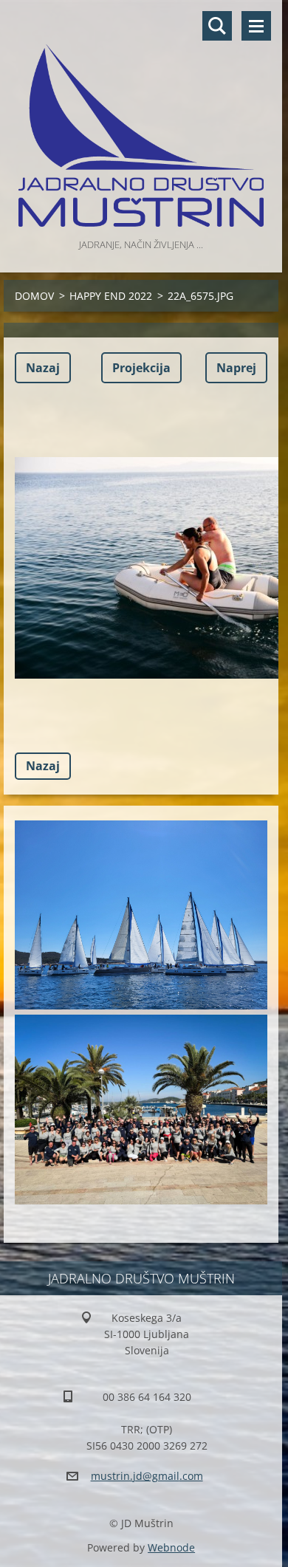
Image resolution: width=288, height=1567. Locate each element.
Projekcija (141, 368)
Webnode (171, 1547)
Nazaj (43, 368)
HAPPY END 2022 (110, 296)
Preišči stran (217, 26)
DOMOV (34, 296)
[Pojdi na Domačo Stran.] (141, 118)
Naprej (236, 368)
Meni (256, 26)
